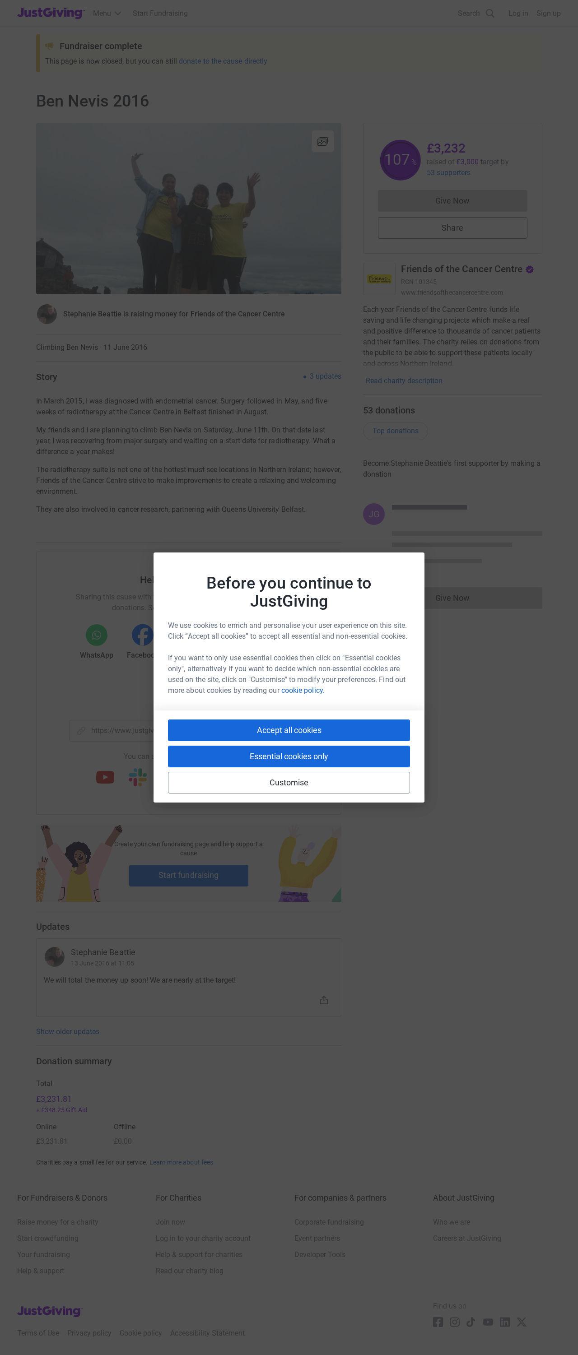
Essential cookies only (289, 756)
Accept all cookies (289, 730)
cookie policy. (303, 690)
